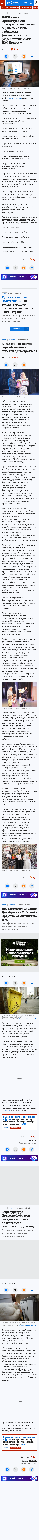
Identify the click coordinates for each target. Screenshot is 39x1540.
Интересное (12, 13)
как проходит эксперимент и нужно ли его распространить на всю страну (19, 1120)
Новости (5, 8)
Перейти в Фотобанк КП (27, 1019)
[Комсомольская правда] (12, 3)
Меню (2, 3)
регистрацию (15, 98)
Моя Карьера (14, 8)
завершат (6, 1110)
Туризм (4, 293)
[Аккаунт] (36, 3)
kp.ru (16, 49)
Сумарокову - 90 (26, 8)
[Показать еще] (32, 56)
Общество (12, 904)
